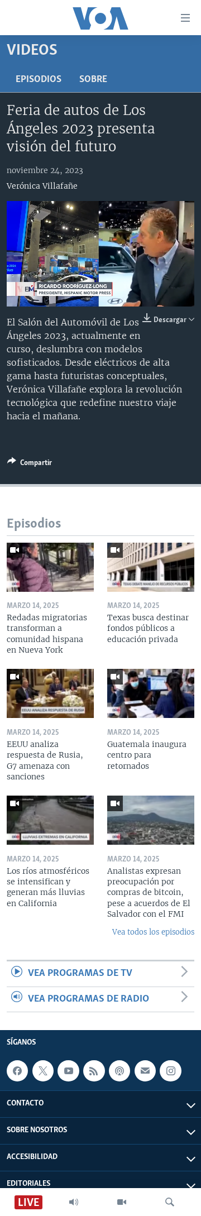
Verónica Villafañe (42, 186)
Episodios (38, 80)
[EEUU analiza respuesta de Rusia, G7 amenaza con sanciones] (50, 693)
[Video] (121, 1202)
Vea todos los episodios (153, 932)
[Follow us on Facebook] (17, 1070)
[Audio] (73, 1202)
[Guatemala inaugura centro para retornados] (150, 693)
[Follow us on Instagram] (170, 1070)
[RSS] (93, 1070)
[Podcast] (119, 1070)
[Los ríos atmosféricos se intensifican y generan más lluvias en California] (50, 820)
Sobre (93, 80)
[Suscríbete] (145, 1070)
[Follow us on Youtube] (68, 1070)
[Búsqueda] (169, 1202)
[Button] (29, 464)
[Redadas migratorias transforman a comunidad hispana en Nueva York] (50, 567)
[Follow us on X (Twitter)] (43, 1070)
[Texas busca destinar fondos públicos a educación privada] (150, 567)
